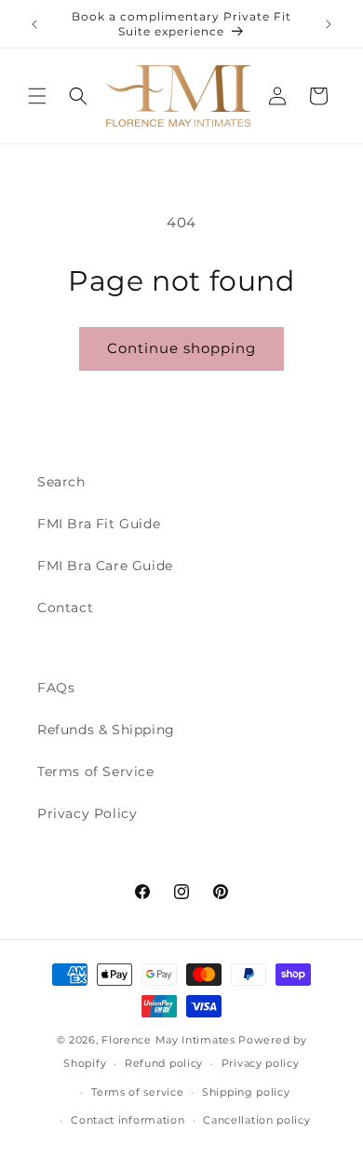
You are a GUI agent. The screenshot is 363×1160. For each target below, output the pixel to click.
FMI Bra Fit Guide (98, 523)
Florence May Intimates (168, 1039)
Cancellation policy (256, 1119)
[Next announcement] (328, 24)
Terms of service (137, 1092)
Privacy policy (261, 1063)
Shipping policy (246, 1092)
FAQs (55, 687)
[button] (37, 95)
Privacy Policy (87, 813)
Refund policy (164, 1063)
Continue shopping (181, 348)
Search (61, 481)
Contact (65, 607)
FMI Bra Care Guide (105, 565)
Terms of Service (96, 771)
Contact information (127, 1119)
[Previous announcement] (34, 24)
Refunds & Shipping (106, 729)
